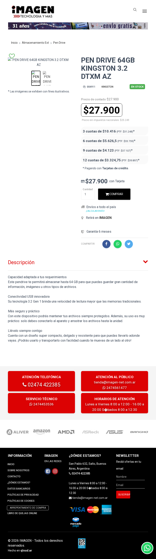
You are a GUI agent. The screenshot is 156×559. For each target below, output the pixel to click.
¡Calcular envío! (95, 211)
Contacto (14, 476)
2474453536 (43, 404)
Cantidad (88, 189)
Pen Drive (59, 42)
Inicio (14, 42)
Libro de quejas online (22, 513)
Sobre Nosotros (18, 470)
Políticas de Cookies (21, 500)
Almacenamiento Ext (35, 42)
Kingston (107, 86)
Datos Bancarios (19, 488)
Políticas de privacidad (23, 494)
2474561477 (116, 388)
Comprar (116, 194)
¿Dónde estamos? (19, 482)
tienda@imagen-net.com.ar (114, 382)
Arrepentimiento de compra (28, 507)
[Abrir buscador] (135, 10)
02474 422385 (43, 385)
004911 (90, 86)
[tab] (78, 261)
